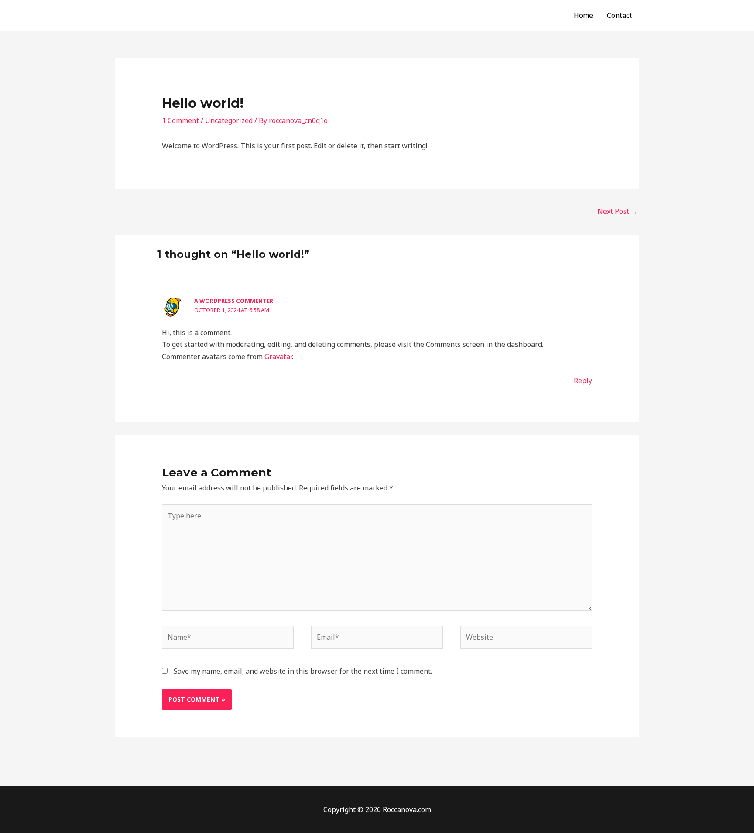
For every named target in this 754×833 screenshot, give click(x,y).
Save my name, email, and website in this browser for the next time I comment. (303, 671)
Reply (583, 380)
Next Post (617, 211)
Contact (619, 15)
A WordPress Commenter (233, 301)
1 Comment (180, 120)
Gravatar (278, 356)
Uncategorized (229, 120)
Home (583, 15)
